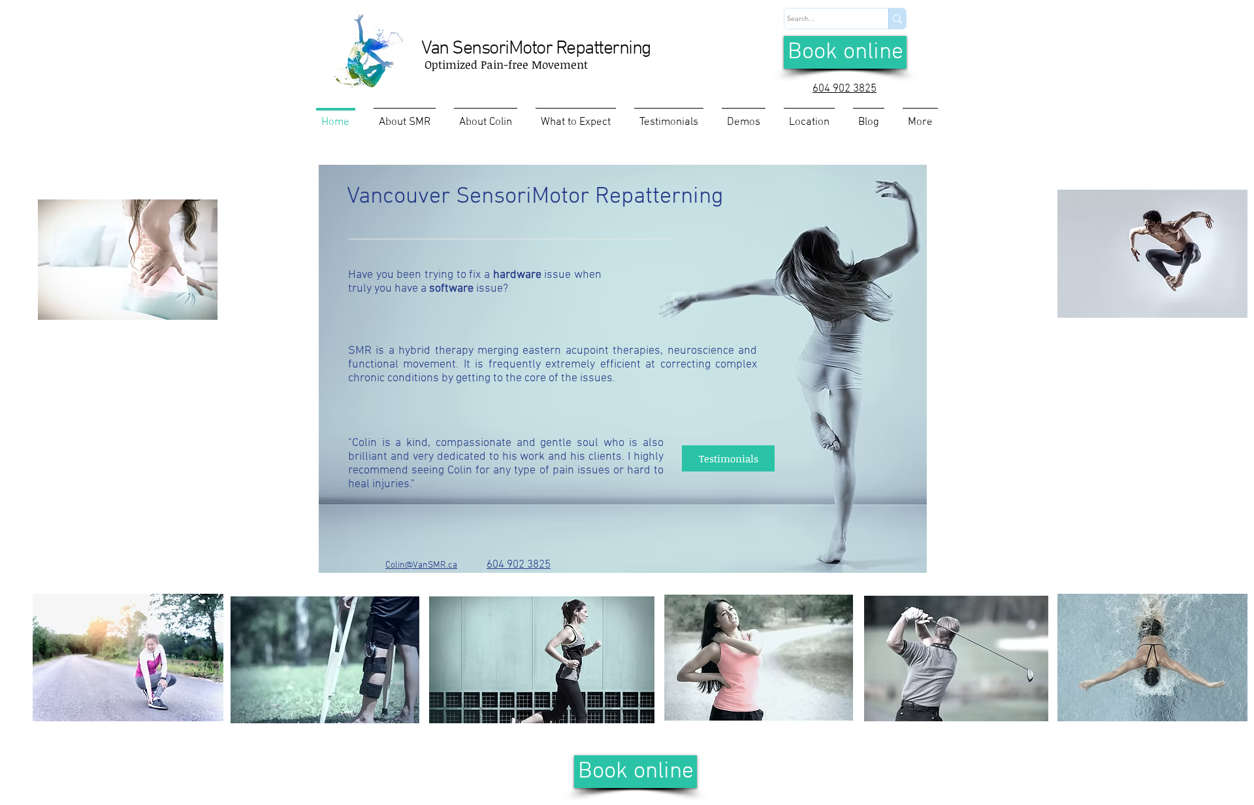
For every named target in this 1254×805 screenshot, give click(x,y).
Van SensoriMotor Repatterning (536, 49)
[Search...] (897, 19)
